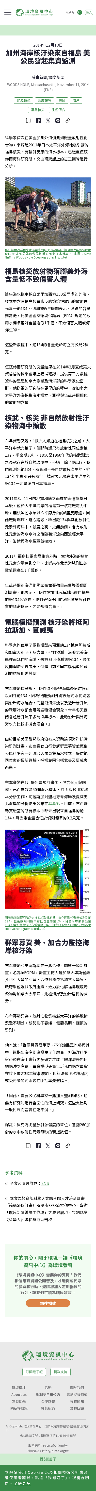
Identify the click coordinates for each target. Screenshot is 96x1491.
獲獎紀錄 (48, 1408)
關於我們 (77, 1387)
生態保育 (58, 109)
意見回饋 (77, 1408)
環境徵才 (19, 1387)
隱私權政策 (19, 1408)
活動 (48, 1387)
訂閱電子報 (34, 1371)
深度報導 (44, 100)
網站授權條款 (77, 1394)
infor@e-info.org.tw (55, 1451)
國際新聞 (56, 77)
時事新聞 (39, 77)
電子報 (69, 12)
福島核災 (38, 109)
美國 (62, 100)
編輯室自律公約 (48, 1394)
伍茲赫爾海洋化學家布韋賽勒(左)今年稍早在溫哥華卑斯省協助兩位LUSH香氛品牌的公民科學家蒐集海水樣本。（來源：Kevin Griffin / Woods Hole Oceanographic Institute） (48, 253)
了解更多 (22, 1483)
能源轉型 (24, 100)
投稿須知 (77, 1401)
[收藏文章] (28, 120)
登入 (89, 12)
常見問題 (19, 1401)
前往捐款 (48, 1303)
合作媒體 (48, 1401)
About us (19, 1394)
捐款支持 (60, 1371)
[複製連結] (67, 120)
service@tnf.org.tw (55, 1445)
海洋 (76, 100)
